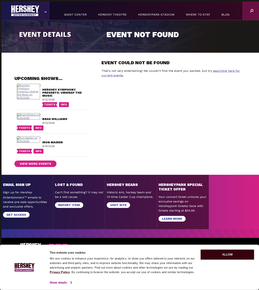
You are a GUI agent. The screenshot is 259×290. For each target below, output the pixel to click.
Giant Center (75, 14)
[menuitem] (75, 14)
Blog (225, 14)
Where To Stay (198, 14)
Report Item (69, 205)
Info (63, 105)
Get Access (16, 214)
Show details (58, 282)
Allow (227, 254)
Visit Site (118, 205)
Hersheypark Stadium (156, 14)
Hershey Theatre (112, 14)
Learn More (170, 219)
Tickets (48, 105)
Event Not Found (142, 34)
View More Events (35, 163)
